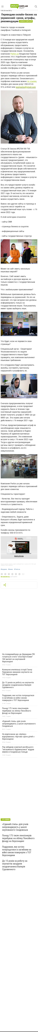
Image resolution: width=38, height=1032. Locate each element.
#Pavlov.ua (17, 569)
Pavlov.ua (14, 54)
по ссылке (31, 81)
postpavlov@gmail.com (26, 87)
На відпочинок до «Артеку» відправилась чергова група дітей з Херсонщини (18, 736)
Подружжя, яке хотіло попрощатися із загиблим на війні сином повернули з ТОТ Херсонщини (18, 697)
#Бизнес (10, 569)
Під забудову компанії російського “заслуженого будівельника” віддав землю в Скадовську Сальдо (18, 749)
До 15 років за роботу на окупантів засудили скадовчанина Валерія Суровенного (18, 685)
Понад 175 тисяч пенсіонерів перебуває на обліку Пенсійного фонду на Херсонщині (16, 710)
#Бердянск (4, 569)
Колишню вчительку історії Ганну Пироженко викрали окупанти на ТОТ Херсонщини (17, 672)
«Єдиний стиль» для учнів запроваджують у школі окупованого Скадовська (19, 723)
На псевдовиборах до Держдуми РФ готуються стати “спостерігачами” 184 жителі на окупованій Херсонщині (18, 658)
